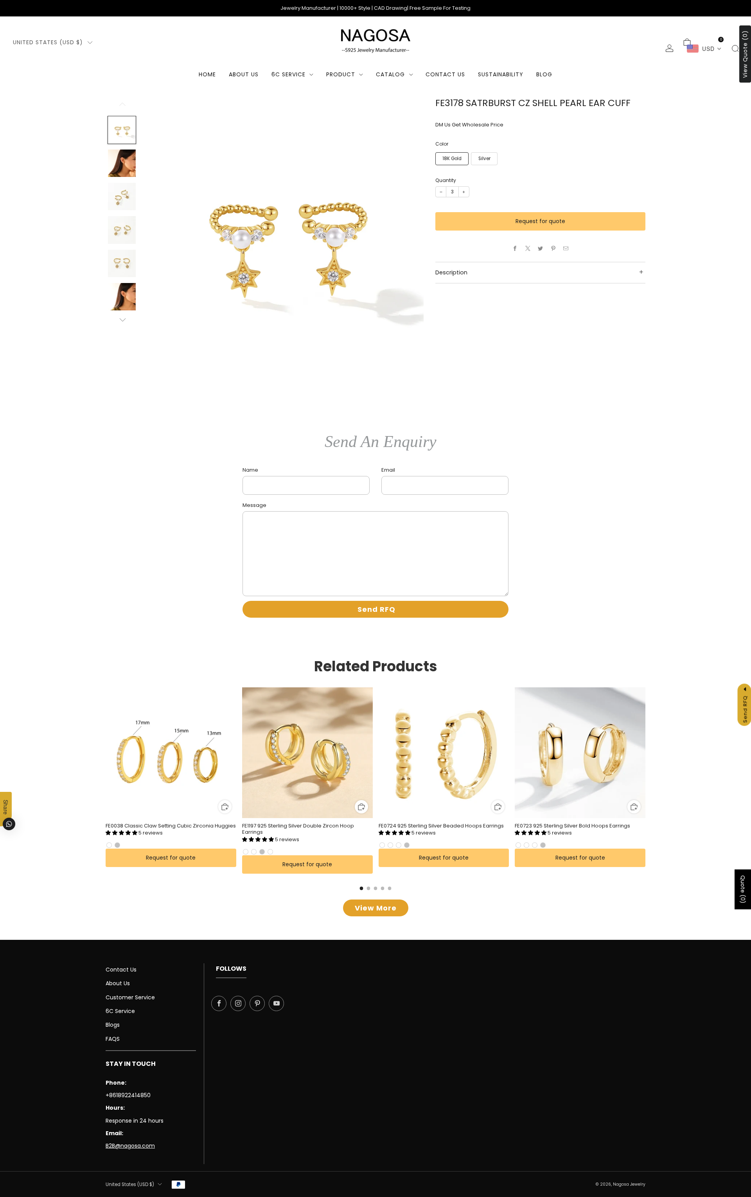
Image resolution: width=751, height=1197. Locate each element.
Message (254, 505)
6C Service (288, 74)
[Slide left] (122, 107)
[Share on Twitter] (540, 248)
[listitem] (375, 8)
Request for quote (540, 221)
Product (340, 74)
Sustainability (500, 74)
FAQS (113, 1039)
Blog (544, 74)
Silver (484, 158)
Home (207, 74)
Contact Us (121, 969)
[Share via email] (566, 248)
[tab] (361, 888)
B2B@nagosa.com (130, 1146)
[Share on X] (528, 248)
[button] (122, 832)
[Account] (669, 48)
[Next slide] (408, 238)
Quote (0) (743, 889)
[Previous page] (105, 753)
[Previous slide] (158, 238)
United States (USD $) (48, 42)
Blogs (113, 1025)
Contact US (445, 74)
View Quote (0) (745, 54)
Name (250, 470)
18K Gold (452, 158)
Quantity (445, 180)
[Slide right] (122, 320)
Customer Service (130, 997)
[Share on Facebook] (515, 248)
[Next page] (645, 753)
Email (388, 470)
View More (376, 908)
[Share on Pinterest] (553, 248)
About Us (244, 74)
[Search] (735, 48)
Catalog (390, 74)
